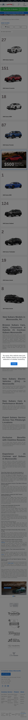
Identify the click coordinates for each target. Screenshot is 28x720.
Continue (14, 363)
